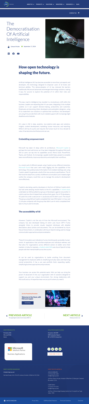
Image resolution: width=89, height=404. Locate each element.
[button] (30, 4)
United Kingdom (11, 400)
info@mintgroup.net (8, 372)
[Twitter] (52, 349)
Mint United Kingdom (11, 369)
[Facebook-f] (48, 349)
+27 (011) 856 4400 (53, 374)
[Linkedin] (9, 53)
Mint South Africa (55, 369)
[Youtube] (18, 53)
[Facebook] (13, 53)
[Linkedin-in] (56, 349)
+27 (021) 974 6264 (53, 386)
